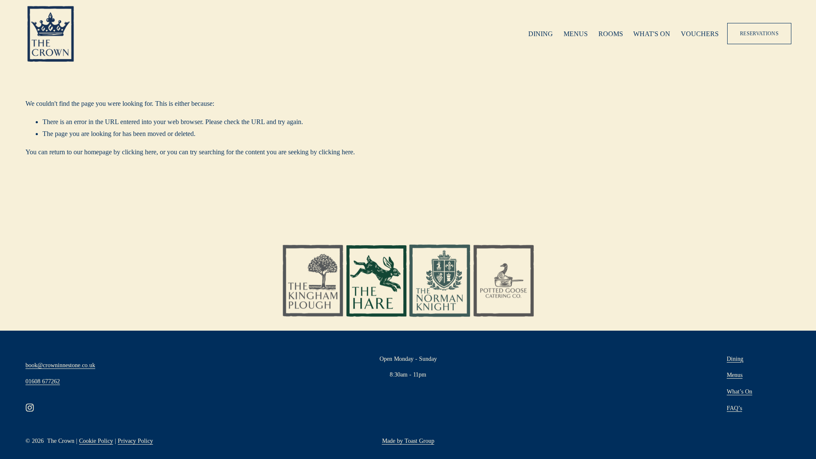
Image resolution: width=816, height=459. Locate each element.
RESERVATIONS (759, 34)
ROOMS (610, 33)
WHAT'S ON (651, 33)
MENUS (576, 33)
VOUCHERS (700, 33)
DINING (540, 33)
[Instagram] (30, 407)
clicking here (139, 152)
